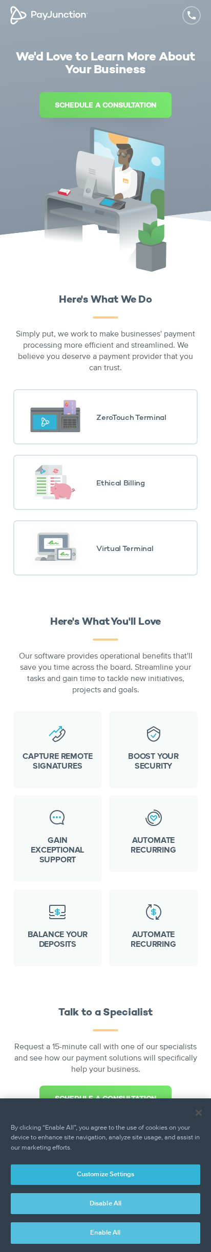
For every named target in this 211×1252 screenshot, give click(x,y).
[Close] (198, 1112)
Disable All (105, 1203)
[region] (105, 1175)
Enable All (105, 1232)
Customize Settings (105, 1174)
